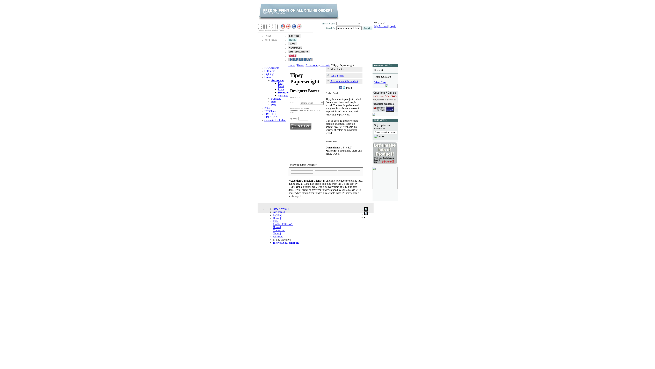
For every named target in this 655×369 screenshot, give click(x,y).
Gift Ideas (269, 71)
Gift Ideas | (279, 211)
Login (393, 26)
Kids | (276, 221)
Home (291, 65)
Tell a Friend (337, 75)
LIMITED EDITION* (270, 116)
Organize (283, 95)
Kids (267, 107)
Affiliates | (278, 236)
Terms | (277, 233)
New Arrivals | (281, 208)
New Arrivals (271, 67)
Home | (277, 218)
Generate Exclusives (275, 120)
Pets (273, 104)
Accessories (312, 65)
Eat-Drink (281, 85)
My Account (381, 26)
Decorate (325, 65)
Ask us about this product (344, 81)
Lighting (269, 74)
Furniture (276, 98)
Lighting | (278, 215)
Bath (273, 101)
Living (281, 89)
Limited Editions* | (283, 224)
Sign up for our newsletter (382, 127)
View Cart (380, 82)
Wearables (269, 111)
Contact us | (279, 230)
